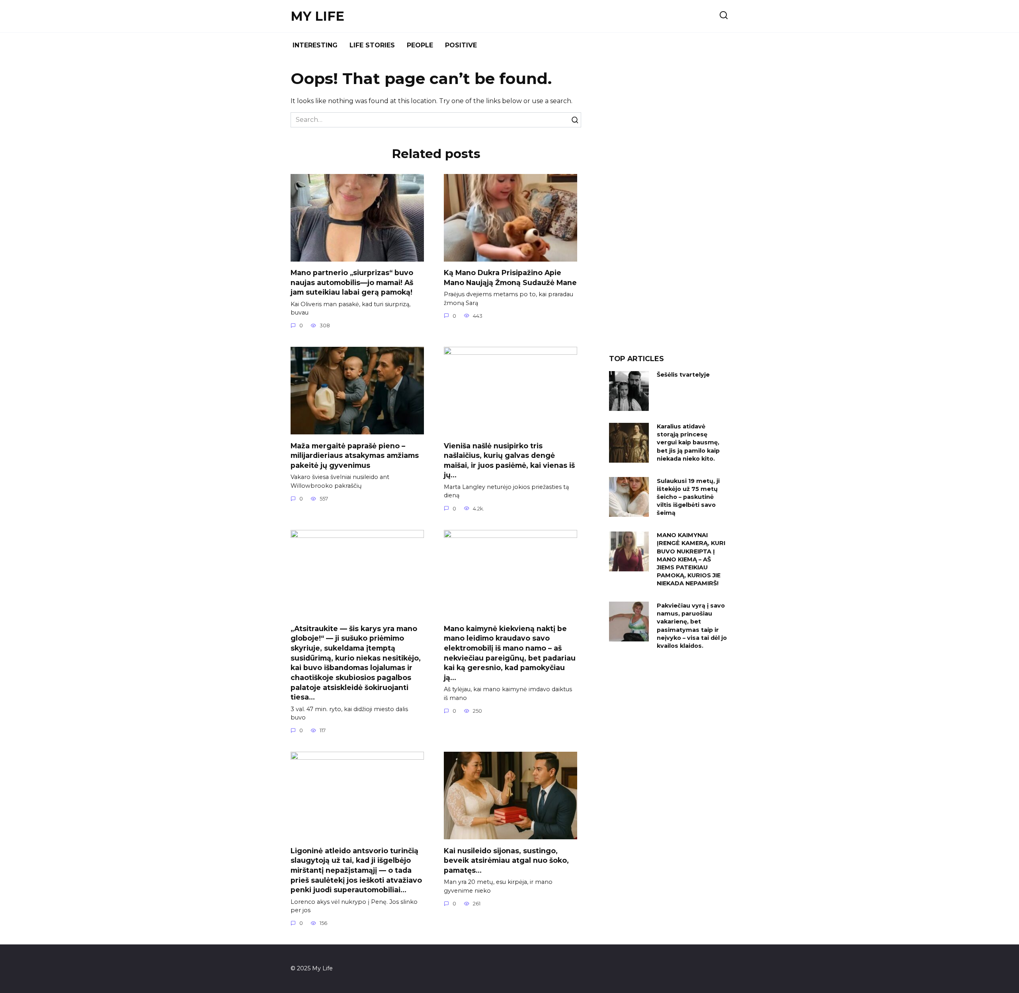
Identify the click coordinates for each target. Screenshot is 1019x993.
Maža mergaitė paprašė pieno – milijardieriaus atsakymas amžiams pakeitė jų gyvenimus (355, 455)
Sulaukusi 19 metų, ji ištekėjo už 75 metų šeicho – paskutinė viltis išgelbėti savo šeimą (688, 497)
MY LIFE (317, 16)
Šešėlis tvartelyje (683, 375)
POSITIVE (461, 45)
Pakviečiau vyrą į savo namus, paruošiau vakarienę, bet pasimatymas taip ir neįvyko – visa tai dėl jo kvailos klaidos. (692, 625)
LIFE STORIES (372, 45)
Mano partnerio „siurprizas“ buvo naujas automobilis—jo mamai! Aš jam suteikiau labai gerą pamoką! (352, 282)
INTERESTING (315, 45)
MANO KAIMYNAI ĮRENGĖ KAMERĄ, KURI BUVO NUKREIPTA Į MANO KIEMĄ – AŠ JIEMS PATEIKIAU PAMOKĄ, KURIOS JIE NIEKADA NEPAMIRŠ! (691, 559)
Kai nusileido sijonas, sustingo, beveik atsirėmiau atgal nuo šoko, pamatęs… (506, 860)
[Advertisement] (668, 208)
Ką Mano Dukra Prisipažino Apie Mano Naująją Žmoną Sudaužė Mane (510, 277)
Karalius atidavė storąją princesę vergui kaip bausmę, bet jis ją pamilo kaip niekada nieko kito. (688, 443)
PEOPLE (420, 45)
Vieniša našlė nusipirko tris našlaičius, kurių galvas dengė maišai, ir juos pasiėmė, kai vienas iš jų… (509, 460)
